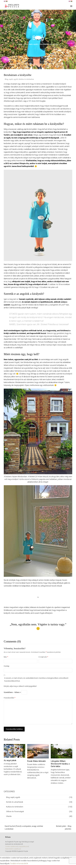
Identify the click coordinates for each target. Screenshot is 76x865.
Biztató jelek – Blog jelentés (61, 828)
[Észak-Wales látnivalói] (38, 751)
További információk (18, 863)
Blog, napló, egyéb (11, 79)
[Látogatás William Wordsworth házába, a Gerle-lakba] (61, 751)
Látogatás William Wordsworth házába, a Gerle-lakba (60, 764)
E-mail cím (43, 657)
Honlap (6, 666)
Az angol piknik (10, 760)
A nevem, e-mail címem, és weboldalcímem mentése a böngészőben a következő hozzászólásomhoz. (36, 679)
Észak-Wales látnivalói (36, 761)
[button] (71, 6)
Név (6, 657)
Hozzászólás (9, 698)
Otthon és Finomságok (15, 811)
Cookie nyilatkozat (11, 846)
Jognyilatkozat (23, 846)
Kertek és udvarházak (14, 802)
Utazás (9, 816)
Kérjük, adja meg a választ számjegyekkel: (20, 686)
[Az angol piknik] (14, 751)
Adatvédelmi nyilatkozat (13, 849)
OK (27, 863)
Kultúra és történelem (26, 79)
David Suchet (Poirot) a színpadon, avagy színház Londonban (23, 828)
